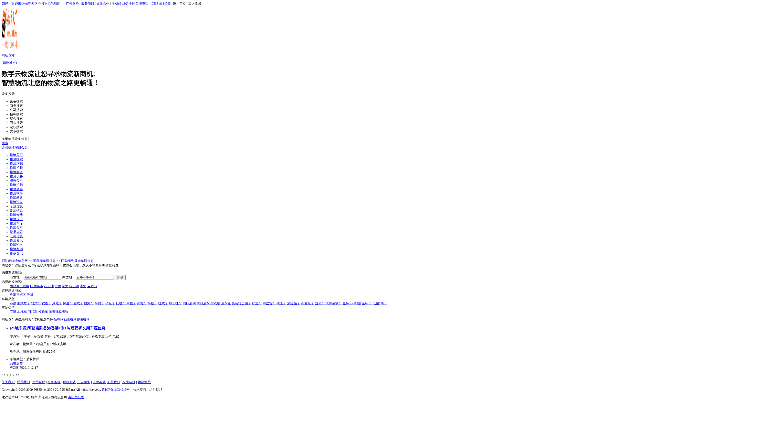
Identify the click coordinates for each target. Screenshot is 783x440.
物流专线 (16, 215)
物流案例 (16, 249)
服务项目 (87, 3)
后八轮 (226, 303)
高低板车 (307, 303)
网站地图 (144, 382)
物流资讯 (16, 240)
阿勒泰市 (36, 286)
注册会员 (21, 147)
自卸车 (89, 303)
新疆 (57, 319)
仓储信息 (16, 236)
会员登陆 (8, 147)
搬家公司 (16, 180)
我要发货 (16, 363)
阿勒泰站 (8, 55)
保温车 (68, 303)
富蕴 (58, 286)
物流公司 (16, 227)
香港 (30, 294)
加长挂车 (175, 303)
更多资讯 (16, 253)
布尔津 (49, 286)
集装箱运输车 (241, 303)
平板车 (110, 303)
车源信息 (16, 206)
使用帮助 (38, 382)
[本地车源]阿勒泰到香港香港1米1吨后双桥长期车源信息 (57, 328)
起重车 (257, 303)
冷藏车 (57, 303)
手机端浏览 (120, 3)
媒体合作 (102, 3)
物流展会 (16, 189)
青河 (83, 286)
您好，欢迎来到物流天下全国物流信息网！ (33, 3)
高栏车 (142, 303)
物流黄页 (16, 155)
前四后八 (203, 303)
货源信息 (16, 210)
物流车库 (16, 223)
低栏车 (121, 303)
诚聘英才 (99, 382)
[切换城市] (9, 63)
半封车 (99, 303)
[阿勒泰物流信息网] (10, 49)
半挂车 (152, 303)
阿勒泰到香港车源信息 (77, 261)
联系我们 (23, 382)
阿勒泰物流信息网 (15, 261)
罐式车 (78, 303)
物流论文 (16, 244)
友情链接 (128, 382)
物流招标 (16, 185)
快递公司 (16, 232)
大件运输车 (333, 303)
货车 (384, 303)
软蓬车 (46, 303)
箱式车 (36, 303)
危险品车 (293, 303)
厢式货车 (23, 303)
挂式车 (163, 303)
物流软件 (16, 193)
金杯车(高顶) (352, 303)
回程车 (33, 312)
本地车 (22, 312)
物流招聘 (16, 167)
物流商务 (16, 172)
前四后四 (189, 303)
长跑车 (43, 312)
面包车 (320, 303)
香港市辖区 (18, 294)
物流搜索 (16, 159)
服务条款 (54, 382)
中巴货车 (269, 303)
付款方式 (69, 382)
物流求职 (16, 163)
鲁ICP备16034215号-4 (117, 389)
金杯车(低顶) (371, 303)
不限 (13, 303)
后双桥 (215, 303)
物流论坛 (16, 202)
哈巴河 (74, 286)
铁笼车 (281, 303)
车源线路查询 (59, 312)
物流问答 (16, 197)
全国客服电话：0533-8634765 (150, 3)
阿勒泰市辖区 (19, 286)
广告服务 (72, 3)
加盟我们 (113, 382)
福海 (65, 286)
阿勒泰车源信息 (44, 261)
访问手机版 (76, 397)
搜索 (5, 143)
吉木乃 (92, 286)
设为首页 (179, 3)
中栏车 (131, 303)
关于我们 (8, 382)
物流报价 (16, 219)
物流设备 (16, 176)
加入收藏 (194, 3)
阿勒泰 (65, 319)
